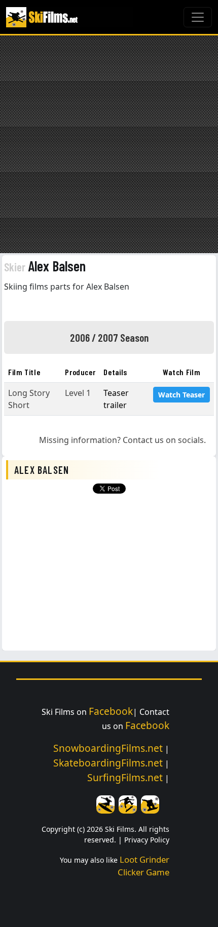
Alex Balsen (45, 265)
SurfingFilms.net (125, 777)
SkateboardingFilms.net (108, 763)
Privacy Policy (146, 839)
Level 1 (78, 392)
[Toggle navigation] (198, 17)
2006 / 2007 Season (109, 337)
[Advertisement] (109, 144)
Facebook (111, 711)
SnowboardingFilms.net (108, 748)
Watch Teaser (181, 394)
